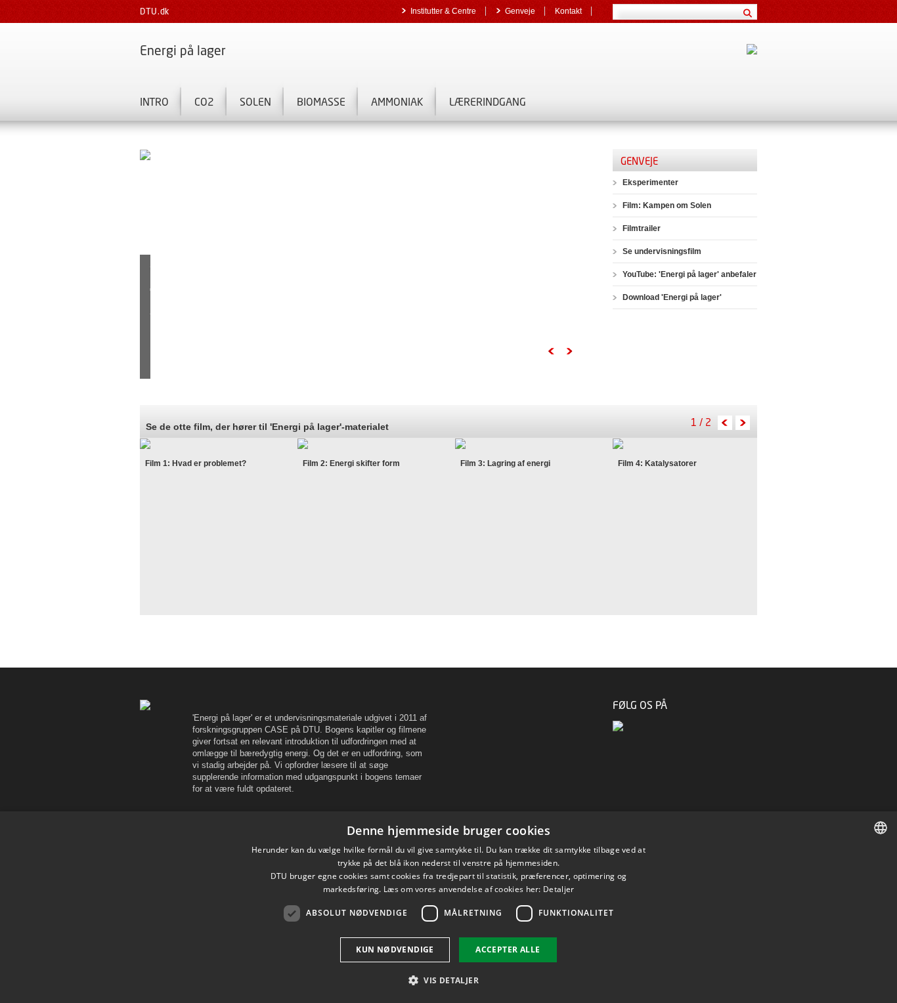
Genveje (520, 11)
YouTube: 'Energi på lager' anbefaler (689, 274)
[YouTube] (619, 726)
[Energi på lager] (145, 705)
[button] (448, 979)
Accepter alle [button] (507, 949)
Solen (255, 101)
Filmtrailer (642, 228)
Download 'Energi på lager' (672, 297)
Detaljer (558, 889)
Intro (154, 101)
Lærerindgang (487, 101)
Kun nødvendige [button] (395, 949)
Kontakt (568, 11)
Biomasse (321, 101)
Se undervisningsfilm (662, 251)
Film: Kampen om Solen (667, 205)
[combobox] (880, 827)
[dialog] (448, 907)
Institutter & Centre (443, 11)
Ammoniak (397, 101)
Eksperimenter (650, 182)
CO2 (204, 101)
